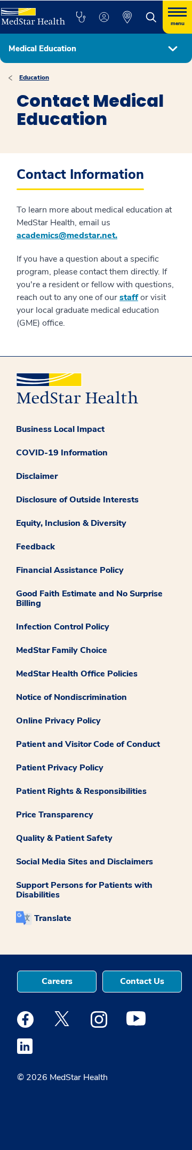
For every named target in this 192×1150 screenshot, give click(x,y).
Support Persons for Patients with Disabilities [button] (84, 890)
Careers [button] (57, 981)
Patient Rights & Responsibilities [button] (81, 791)
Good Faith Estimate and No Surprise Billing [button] (89, 598)
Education (34, 77)
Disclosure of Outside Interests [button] (77, 500)
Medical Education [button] (42, 48)
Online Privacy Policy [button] (58, 721)
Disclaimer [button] (37, 476)
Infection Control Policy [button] (62, 627)
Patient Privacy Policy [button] (59, 768)
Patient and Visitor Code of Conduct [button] (88, 744)
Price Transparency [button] (54, 815)
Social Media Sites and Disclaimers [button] (84, 862)
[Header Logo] (32, 13)
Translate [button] (52, 918)
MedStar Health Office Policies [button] (77, 674)
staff (128, 297)
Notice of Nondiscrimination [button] (71, 697)
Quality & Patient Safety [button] (64, 838)
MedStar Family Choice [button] (61, 650)
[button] (80, 17)
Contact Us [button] (142, 981)
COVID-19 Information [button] (62, 453)
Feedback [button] (35, 547)
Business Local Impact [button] (60, 429)
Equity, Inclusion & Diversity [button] (71, 523)
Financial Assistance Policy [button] (70, 570)
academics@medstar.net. (67, 235)
